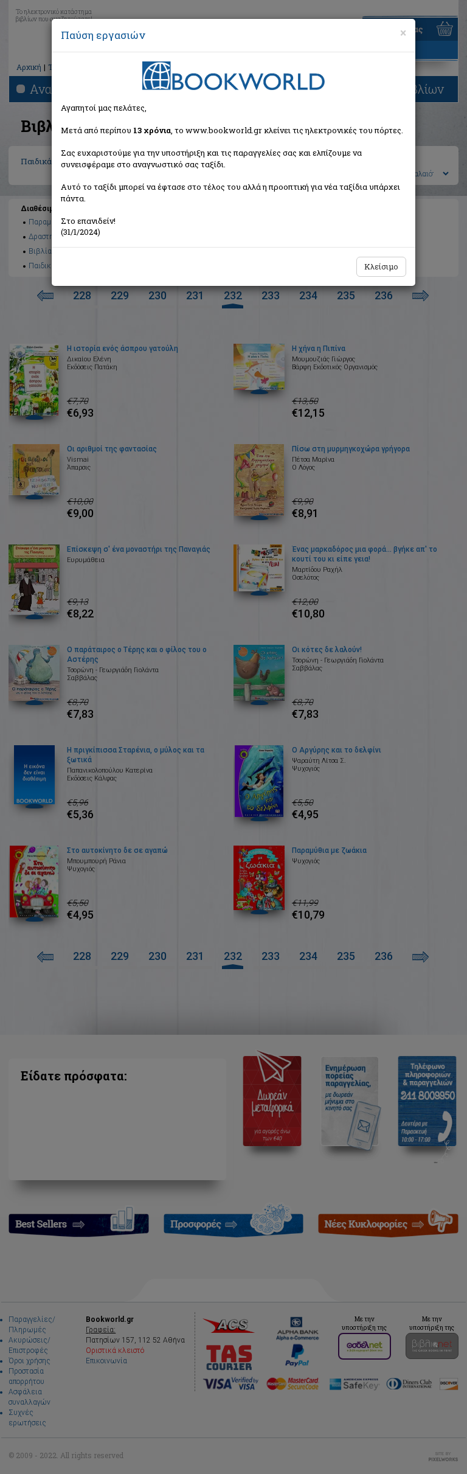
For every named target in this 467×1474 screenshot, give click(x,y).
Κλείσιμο (381, 266)
